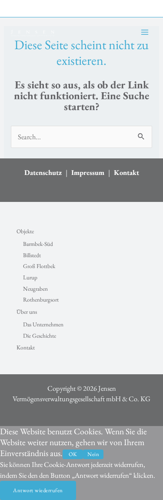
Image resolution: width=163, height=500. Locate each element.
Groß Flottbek (39, 266)
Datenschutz (43, 172)
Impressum (87, 172)
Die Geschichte (39, 335)
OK (73, 454)
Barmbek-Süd (38, 244)
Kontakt (126, 172)
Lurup (30, 277)
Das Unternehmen (43, 324)
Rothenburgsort (41, 299)
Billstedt (32, 255)
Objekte (25, 231)
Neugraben (35, 288)
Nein (93, 454)
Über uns (27, 311)
